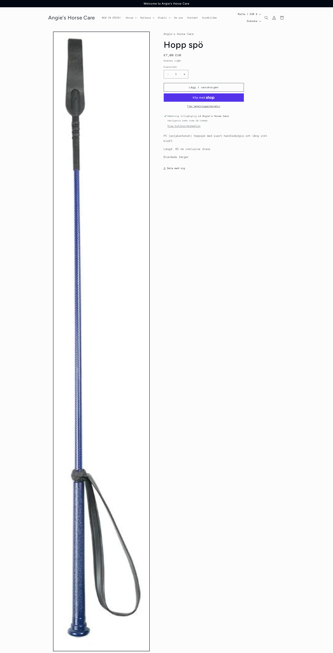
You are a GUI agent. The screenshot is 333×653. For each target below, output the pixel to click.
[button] (131, 18)
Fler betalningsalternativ (203, 106)
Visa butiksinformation (184, 126)
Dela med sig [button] (176, 168)
